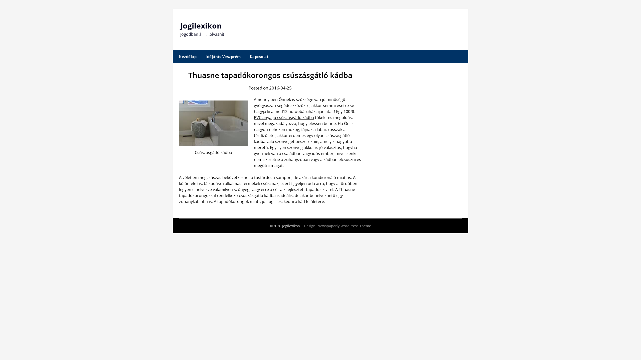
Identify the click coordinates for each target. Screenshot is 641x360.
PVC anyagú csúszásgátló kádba (284, 117)
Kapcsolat (259, 56)
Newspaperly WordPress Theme (344, 226)
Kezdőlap (188, 56)
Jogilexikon (201, 25)
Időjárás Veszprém (223, 56)
